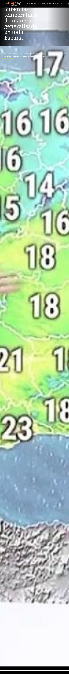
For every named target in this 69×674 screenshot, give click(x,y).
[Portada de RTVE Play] (14, 3)
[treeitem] (31, 3)
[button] (6, 3)
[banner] (16, 3)
